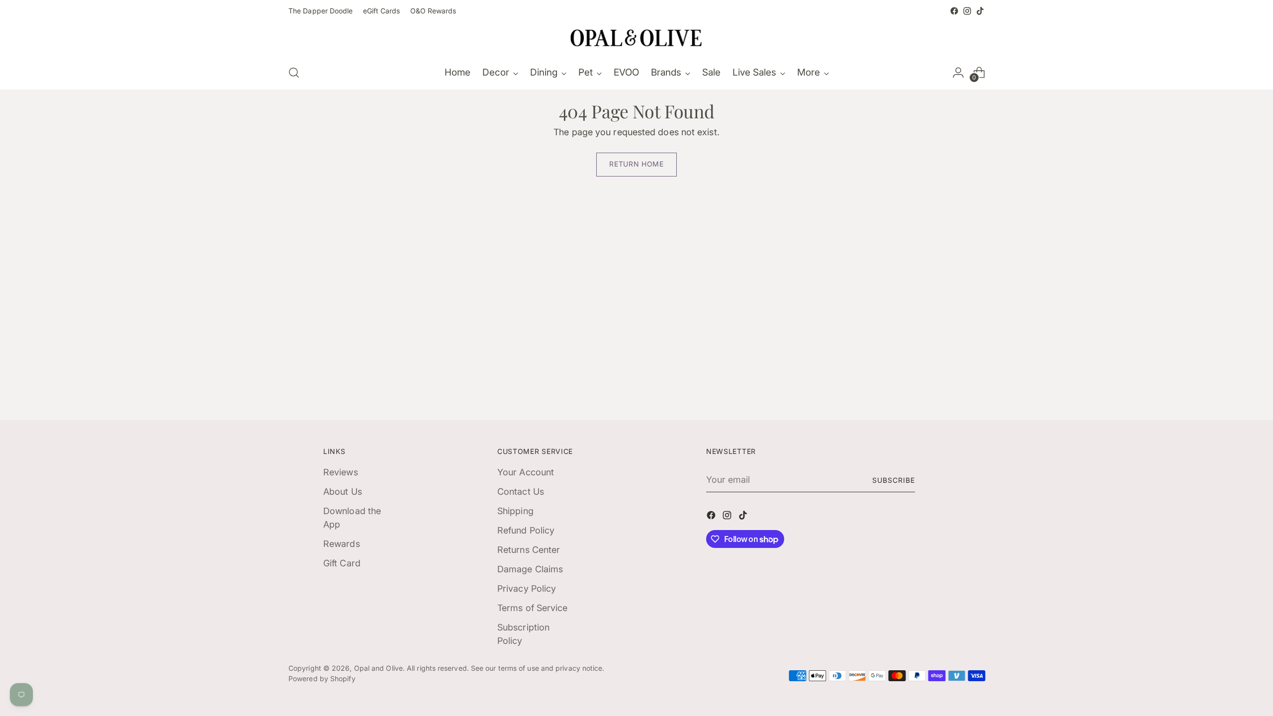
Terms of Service (532, 608)
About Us (342, 491)
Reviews (340, 472)
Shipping (515, 511)
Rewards (341, 543)
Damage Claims (530, 569)
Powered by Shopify (322, 678)
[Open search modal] (294, 73)
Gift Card (342, 563)
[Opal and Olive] (636, 37)
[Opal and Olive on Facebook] (954, 10)
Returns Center (528, 549)
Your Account (525, 472)
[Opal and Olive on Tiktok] (980, 10)
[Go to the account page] (958, 73)
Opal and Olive (378, 668)
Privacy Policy (526, 588)
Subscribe (893, 480)
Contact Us (520, 491)
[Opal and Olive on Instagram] (967, 10)
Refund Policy (525, 530)
